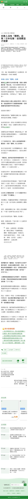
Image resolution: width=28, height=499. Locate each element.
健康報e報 (6, 484)
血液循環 (7, 127)
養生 (6, 4)
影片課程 (4, 408)
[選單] (26, 1)
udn (2, 33)
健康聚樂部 (12, 490)
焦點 (2, 4)
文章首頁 (13, 493)
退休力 (8, 493)
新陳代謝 (4, 272)
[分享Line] (10, 7)
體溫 (5, 82)
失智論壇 (12, 4)
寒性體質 (4, 353)
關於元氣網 (5, 490)
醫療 (17, 4)
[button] (26, 4)
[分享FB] (3, 7)
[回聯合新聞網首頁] (2, 2)
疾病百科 (23, 490)
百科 (22, 4)
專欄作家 (19, 493)
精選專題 (17, 490)
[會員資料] (24, 1)
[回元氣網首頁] (5, 2)
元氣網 (5, 33)
